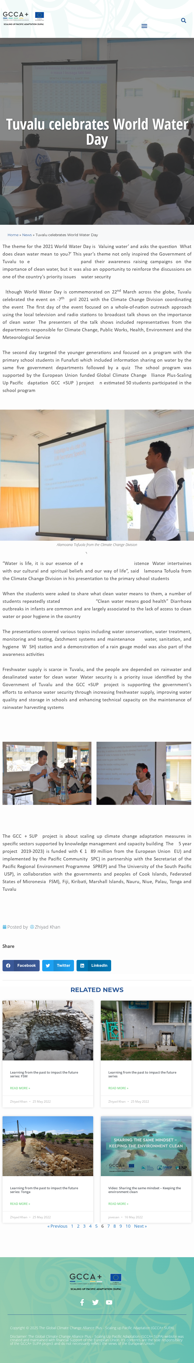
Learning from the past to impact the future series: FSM (44, 1074)
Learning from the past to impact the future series (142, 1074)
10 (128, 1226)
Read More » (20, 1088)
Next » (140, 1226)
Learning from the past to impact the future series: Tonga (44, 1190)
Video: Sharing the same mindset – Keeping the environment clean (144, 1190)
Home (13, 235)
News (27, 235)
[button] (144, 26)
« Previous (57, 1226)
